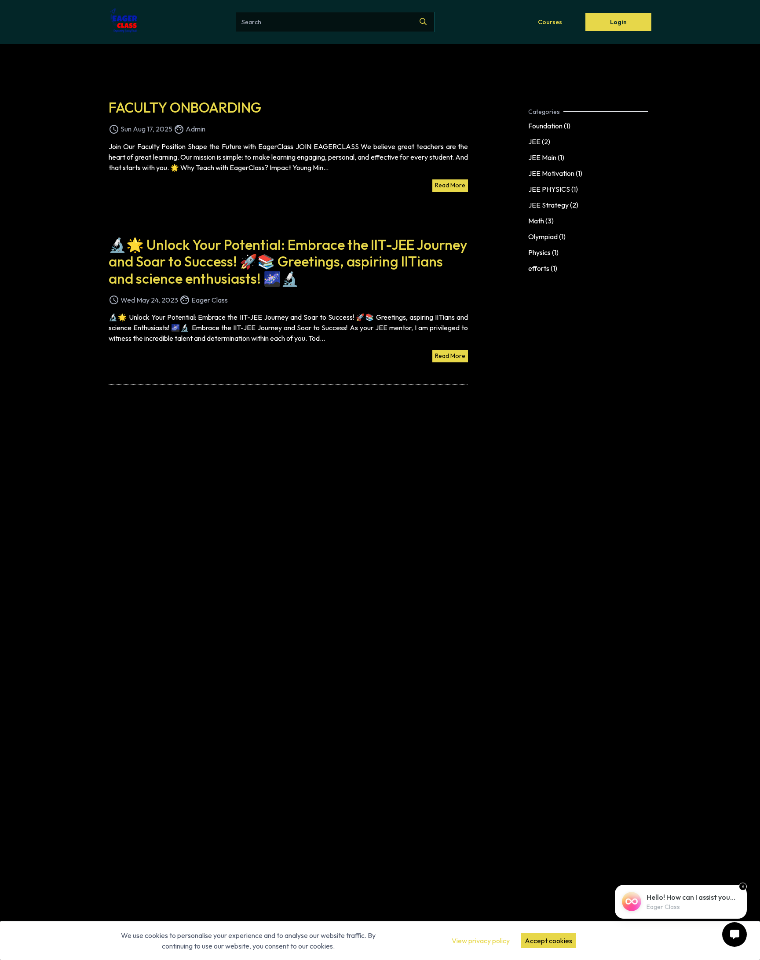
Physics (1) (543, 252)
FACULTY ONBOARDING (185, 107)
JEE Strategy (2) (553, 205)
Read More (450, 185)
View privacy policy (481, 940)
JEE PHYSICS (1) (553, 189)
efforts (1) (542, 268)
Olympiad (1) (547, 236)
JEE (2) (539, 141)
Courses (550, 22)
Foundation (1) (549, 125)
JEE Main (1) (546, 157)
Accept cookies (548, 940)
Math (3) (541, 220)
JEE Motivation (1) (555, 173)
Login (618, 22)
